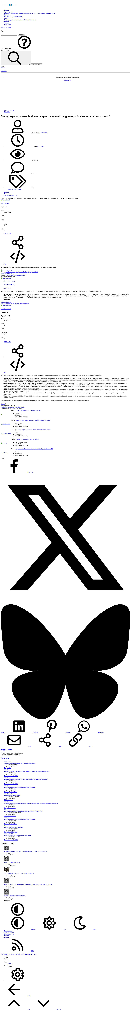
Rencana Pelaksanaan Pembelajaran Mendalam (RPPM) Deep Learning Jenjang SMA (28, 884)
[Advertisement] (65, 95)
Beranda (6, 10)
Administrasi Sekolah (10, 816)
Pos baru (16, 13)
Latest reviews (8, 16)
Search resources (17, 16)
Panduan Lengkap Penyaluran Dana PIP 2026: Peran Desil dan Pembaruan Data (26, 771)
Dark (94, 929)
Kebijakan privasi (9, 934)
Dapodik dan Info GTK (11, 776)
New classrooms (51, 13)
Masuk (3, 67)
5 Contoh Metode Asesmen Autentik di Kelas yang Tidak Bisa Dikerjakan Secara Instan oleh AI (31, 803)
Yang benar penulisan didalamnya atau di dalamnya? (19, 873)
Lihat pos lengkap (6, 302)
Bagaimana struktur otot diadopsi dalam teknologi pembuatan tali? (34, 449)
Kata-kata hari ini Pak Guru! (12, 795)
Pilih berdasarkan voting (22, 303)
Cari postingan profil (30, 20)
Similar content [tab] (5, 408)
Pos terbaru (5, 758)
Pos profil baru (32, 13)
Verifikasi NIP (67, 80)
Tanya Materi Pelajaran (10, 832)
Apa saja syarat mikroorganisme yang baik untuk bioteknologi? (33, 420)
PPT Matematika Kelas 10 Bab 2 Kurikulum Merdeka (19, 787)
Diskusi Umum (8, 800)
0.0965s (10, 963)
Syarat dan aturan (9, 932)
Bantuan (6, 935)
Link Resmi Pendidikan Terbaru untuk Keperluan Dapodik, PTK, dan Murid (25, 779)
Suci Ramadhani (9, 285)
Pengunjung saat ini (9, 20)
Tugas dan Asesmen (10, 808)
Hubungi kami (8, 931)
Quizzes (6, 23)
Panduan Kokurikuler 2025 (12, 862)
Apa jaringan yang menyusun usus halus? (27, 439)
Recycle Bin (7, 768)
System (33, 929)
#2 (5, 372)
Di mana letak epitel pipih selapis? (15, 275)
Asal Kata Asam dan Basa (13, 827)
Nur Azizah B (43, 133)
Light (64, 929)
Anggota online (6, 749)
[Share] (17, 248)
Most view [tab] (13, 408)
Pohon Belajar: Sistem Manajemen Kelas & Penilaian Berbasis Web (23, 811)
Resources (7, 15)
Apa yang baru (8, 12)
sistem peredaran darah (14, 189)
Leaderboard (7, 24)
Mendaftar (4, 71)
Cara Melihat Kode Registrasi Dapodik (15, 895)
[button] (24, 48)
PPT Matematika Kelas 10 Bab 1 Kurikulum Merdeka (19, 819)
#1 (5, 264)
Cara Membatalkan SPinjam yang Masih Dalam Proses (19, 763)
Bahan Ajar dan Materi (10, 792)
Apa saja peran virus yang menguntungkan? (28, 410)
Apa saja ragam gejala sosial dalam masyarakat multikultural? (34, 429)
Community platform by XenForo (19, 954)
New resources (23, 13)
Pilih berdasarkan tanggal (8, 303)
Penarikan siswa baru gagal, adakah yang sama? (17, 835)
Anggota (6, 18)
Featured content (9, 13)
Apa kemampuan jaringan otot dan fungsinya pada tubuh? (22, 272)
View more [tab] (19, 408)
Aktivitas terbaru (41, 13)
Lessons (6, 21)
